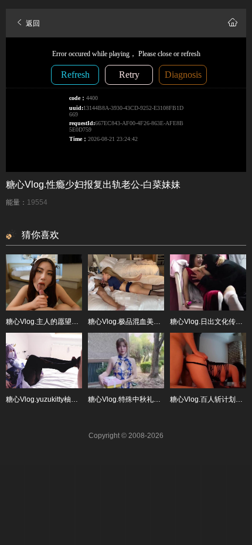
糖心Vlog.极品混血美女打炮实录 (138, 322)
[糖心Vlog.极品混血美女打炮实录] (126, 282)
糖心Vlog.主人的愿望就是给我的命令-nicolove (78, 322)
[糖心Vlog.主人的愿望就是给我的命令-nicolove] (44, 282)
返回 (32, 23)
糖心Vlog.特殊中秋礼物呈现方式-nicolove (153, 399)
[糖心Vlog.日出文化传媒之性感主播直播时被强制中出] (208, 282)
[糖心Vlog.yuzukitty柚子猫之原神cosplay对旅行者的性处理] (44, 361)
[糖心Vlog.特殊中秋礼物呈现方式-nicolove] (126, 361)
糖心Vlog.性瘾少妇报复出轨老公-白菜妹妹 (93, 184)
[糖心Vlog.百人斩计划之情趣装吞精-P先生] (208, 361)
